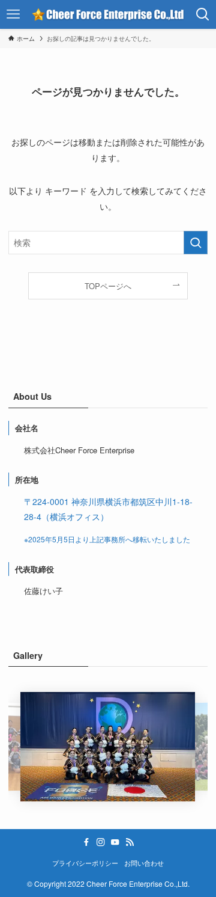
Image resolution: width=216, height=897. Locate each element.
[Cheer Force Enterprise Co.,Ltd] (108, 14)
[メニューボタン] (13, 14)
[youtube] (115, 842)
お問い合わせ (144, 863)
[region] (107, 746)
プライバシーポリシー (85, 863)
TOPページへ (108, 286)
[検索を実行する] (196, 242)
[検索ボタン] (203, 14)
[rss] (129, 842)
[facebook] (86, 842)
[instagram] (100, 842)
